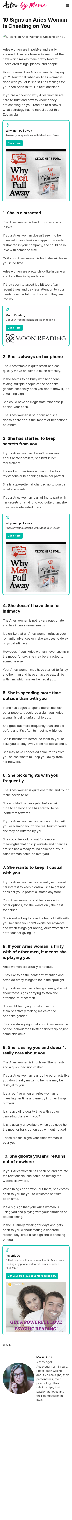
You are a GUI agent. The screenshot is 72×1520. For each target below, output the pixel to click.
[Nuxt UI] (25, 5)
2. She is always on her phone (33, 356)
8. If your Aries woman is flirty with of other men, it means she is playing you (35, 952)
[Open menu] (67, 5)
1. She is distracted (22, 212)
